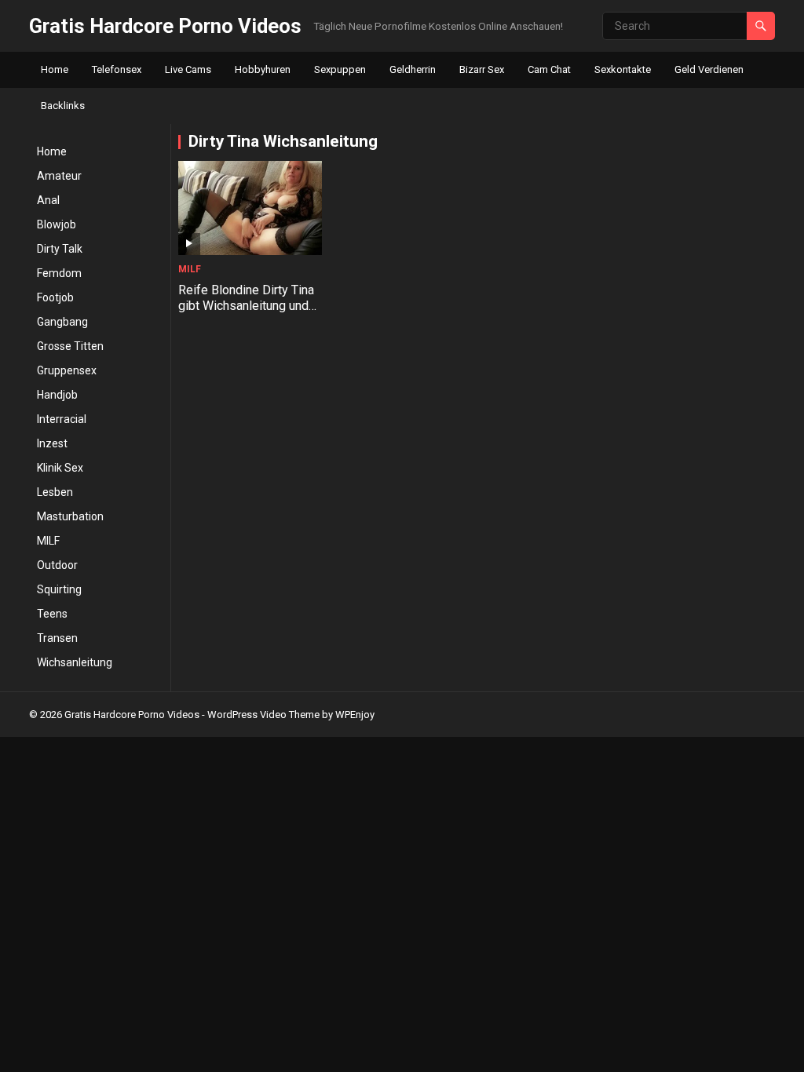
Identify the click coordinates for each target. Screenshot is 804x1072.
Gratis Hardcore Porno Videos (165, 26)
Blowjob (56, 224)
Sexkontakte (622, 69)
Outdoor (57, 565)
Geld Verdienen (709, 69)
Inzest (52, 443)
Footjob (55, 297)
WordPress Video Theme (263, 714)
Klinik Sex (60, 467)
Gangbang (62, 321)
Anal (48, 200)
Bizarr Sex (481, 69)
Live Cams (188, 69)
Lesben (55, 492)
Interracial (61, 419)
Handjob (57, 394)
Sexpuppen (340, 69)
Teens (52, 613)
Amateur (59, 176)
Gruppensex (67, 370)
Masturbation (70, 516)
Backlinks (63, 105)
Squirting (59, 589)
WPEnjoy (355, 714)
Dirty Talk (59, 248)
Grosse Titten (70, 346)
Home (54, 69)
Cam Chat (549, 69)
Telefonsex (116, 69)
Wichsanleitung (74, 662)
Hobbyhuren (263, 69)
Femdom (59, 273)
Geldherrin (412, 69)
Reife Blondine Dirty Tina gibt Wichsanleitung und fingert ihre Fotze (246, 306)
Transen (57, 638)
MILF (48, 540)
